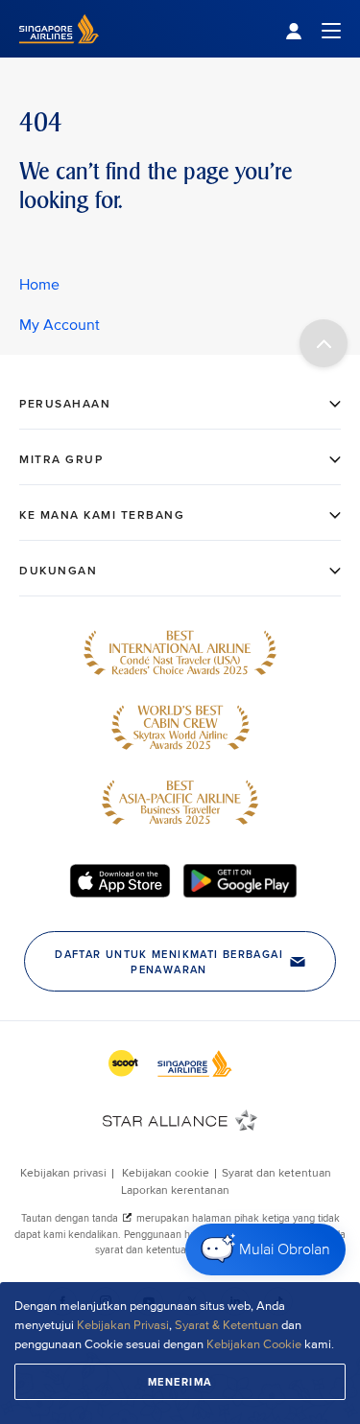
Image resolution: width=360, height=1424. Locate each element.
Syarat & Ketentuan (226, 1325)
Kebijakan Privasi (123, 1325)
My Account (59, 325)
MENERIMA (180, 1381)
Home (39, 284)
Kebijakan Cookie (255, 1344)
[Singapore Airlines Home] (59, 53)
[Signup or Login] (313, 29)
